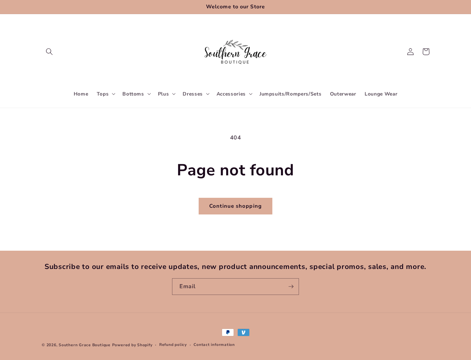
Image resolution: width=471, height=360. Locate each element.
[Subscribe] (291, 286)
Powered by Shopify (132, 344)
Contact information (214, 344)
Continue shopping (235, 206)
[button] (49, 51)
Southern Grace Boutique (85, 344)
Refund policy (173, 344)
